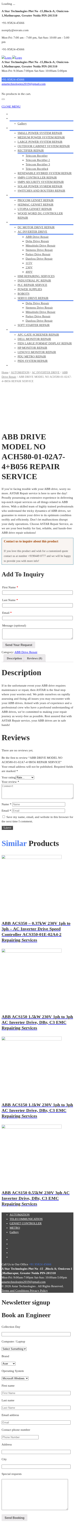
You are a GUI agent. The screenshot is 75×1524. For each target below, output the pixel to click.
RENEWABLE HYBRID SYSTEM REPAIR (45, 173)
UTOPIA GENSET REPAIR (35, 209)
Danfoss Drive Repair (39, 258)
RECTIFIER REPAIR (31, 150)
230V (29, 267)
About (13, 118)
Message (14, 625)
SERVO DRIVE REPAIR (33, 298)
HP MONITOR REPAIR (32, 347)
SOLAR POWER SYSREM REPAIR (40, 186)
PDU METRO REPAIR (32, 356)
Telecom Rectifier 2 (38, 160)
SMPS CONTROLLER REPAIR (37, 177)
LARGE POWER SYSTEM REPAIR (40, 141)
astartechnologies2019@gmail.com (24, 83)
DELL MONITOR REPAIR (34, 339)
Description (14, 658)
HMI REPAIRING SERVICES (36, 276)
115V (29, 263)
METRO (15, 329)
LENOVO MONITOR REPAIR (37, 352)
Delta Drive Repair (37, 241)
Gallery (22, 123)
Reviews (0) (34, 658)
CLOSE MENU (11, 106)
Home (13, 114)
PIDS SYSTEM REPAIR (33, 360)
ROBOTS (23, 293)
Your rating (9, 777)
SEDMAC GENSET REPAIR (35, 204)
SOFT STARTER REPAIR (34, 325)
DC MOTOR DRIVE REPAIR (36, 227)
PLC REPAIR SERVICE (32, 285)
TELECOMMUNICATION (26, 127)
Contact (14, 365)
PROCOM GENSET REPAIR (36, 200)
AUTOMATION (20, 222)
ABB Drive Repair (37, 236)
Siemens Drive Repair (39, 250)
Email (7, 612)
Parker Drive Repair (38, 254)
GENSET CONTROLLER (26, 195)
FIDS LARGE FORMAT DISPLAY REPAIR (45, 343)
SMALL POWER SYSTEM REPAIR (40, 133)
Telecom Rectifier (37, 155)
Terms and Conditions (16, 1290)
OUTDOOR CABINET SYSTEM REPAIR (44, 146)
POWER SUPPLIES (30, 289)
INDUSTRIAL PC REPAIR (34, 280)
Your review (10, 781)
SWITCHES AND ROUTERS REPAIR (41, 190)
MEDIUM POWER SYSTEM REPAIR (41, 137)
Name (6, 804)
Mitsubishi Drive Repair (40, 245)
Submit (7, 827)
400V (29, 271)
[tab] (14, 658)
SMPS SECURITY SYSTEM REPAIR (41, 182)
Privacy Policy (39, 1290)
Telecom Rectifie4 (37, 168)
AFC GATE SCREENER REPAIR (38, 334)
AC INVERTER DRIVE (32, 231)
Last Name (10, 600)
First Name (10, 587)
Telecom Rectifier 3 (38, 164)
